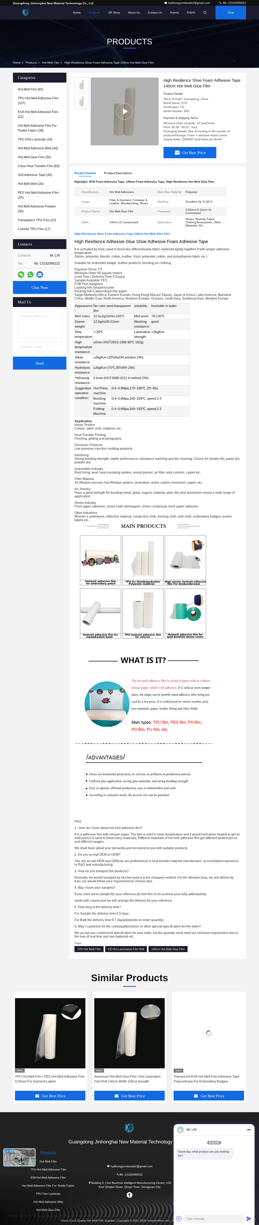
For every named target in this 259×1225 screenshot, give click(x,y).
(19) (35, 139)
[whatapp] (30, 274)
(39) (37, 128)
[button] (20, 1042)
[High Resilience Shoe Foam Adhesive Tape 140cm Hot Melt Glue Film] (125, 111)
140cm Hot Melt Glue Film (168, 949)
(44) (38, 148)
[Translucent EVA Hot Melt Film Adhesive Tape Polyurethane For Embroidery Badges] (129, 1033)
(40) (35, 175)
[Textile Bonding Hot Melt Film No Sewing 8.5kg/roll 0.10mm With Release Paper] (209, 1033)
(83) (38, 166)
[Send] (249, 1218)
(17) (34, 229)
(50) (34, 157)
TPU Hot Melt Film (89, 949)
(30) (37, 209)
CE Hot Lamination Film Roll (126, 949)
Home (77, 12)
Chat (231, 12)
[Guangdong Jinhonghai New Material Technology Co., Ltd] (25, 12)
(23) (37, 220)
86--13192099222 (234, 2)
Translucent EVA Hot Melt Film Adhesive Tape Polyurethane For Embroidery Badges (127, 1079)
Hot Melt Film (50, 62)
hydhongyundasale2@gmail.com (189, 2)
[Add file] (179, 1218)
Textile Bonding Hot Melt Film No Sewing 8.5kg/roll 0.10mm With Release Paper (203, 1079)
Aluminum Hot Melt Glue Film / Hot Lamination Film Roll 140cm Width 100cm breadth (48, 1079)
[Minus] (248, 1129)
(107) (38, 100)
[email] (39, 274)
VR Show (114, 12)
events (174, 12)
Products (94, 12)
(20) (31, 183)
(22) (38, 114)
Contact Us (155, 12)
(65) (30, 89)
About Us (134, 12)
